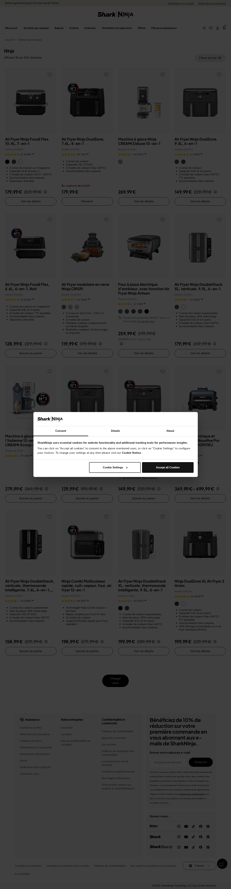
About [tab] (170, 430)
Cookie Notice (131, 452)
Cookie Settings (113, 467)
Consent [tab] (60, 430)
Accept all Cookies (168, 467)
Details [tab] (115, 430)
